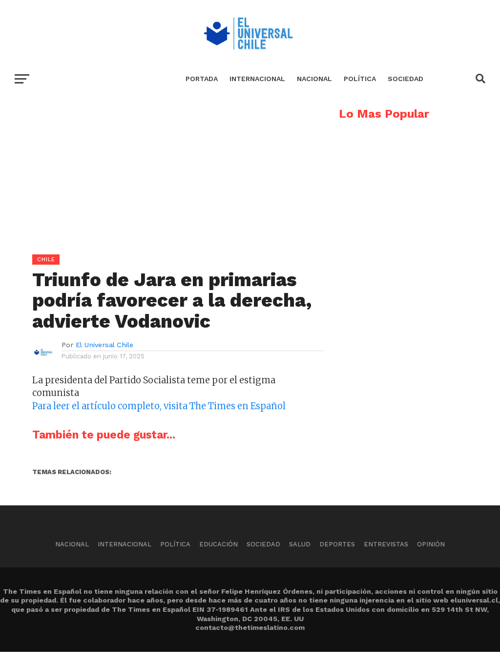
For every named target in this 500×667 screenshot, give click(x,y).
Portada (202, 79)
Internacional (257, 79)
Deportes (337, 544)
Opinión (431, 544)
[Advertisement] (162, 176)
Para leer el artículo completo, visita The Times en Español (159, 406)
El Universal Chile (104, 345)
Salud (300, 544)
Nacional (314, 79)
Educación (218, 544)
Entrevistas (386, 544)
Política (360, 79)
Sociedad (405, 79)
